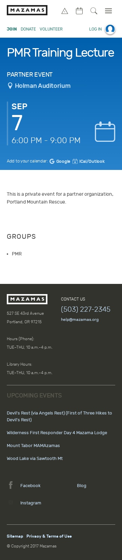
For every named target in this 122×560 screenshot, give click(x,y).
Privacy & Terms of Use (49, 536)
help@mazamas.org (80, 319)
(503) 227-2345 (85, 309)
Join (12, 29)
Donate (28, 29)
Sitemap (15, 536)
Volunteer (51, 29)
